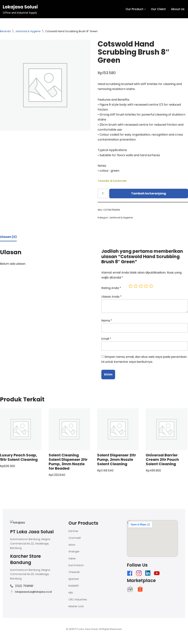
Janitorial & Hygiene (28, 31)
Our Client (158, 9)
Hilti (70, 593)
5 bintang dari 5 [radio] (151, 286)
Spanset (73, 579)
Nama (106, 320)
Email (106, 339)
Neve (6, 637)
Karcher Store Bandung (25, 559)
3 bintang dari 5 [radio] (141, 286)
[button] (145, 9)
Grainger (73, 551)
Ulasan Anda (111, 297)
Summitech (76, 565)
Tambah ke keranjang (148, 193)
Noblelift (73, 586)
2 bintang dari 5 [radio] (135, 286)
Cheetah (74, 572)
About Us (178, 9)
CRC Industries (77, 599)
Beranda (5, 31)
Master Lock (76, 606)
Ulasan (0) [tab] (8, 237)
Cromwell (74, 538)
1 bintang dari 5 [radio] (130, 286)
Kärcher (73, 531)
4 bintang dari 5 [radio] (146, 286)
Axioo (71, 545)
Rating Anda (111, 288)
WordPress (48, 637)
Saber (72, 558)
